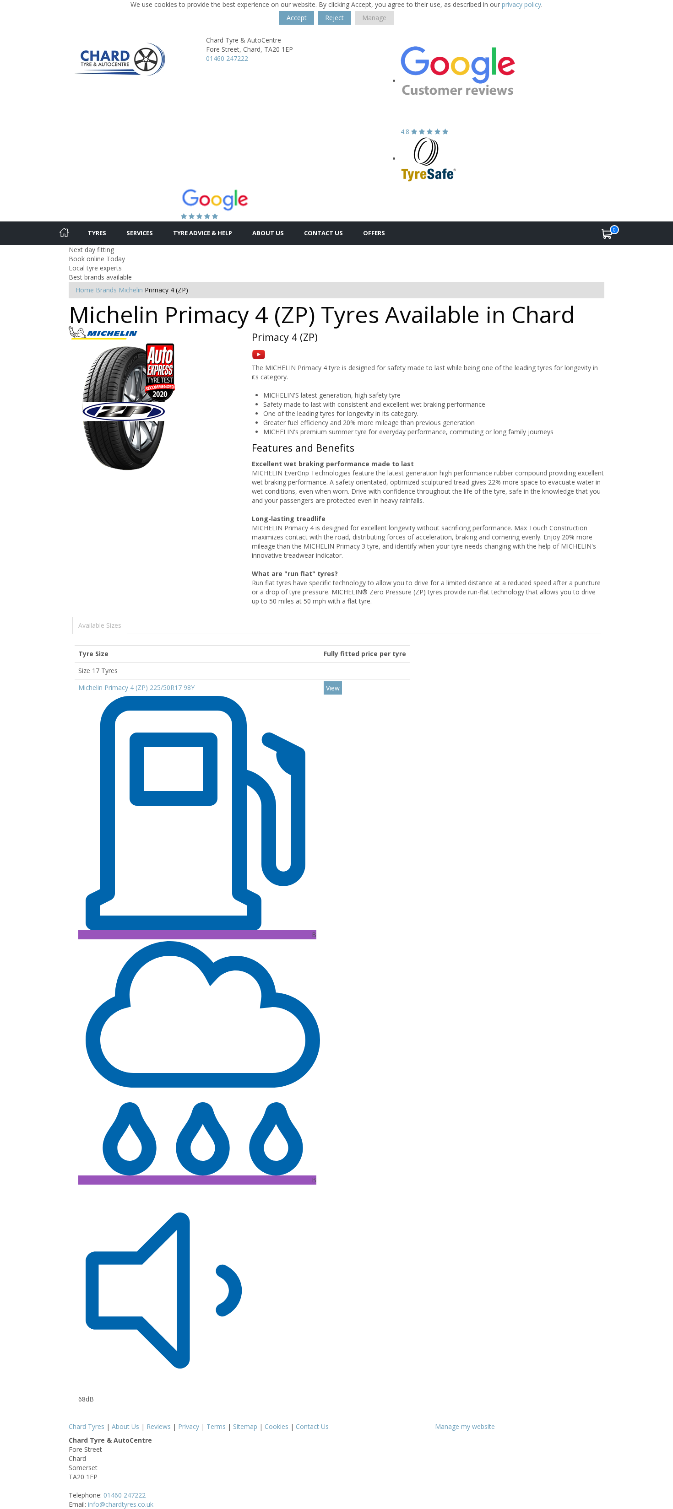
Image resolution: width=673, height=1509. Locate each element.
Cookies (276, 1426)
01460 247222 (227, 58)
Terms (216, 1426)
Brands (106, 290)
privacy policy (521, 4)
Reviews (159, 1426)
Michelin (131, 290)
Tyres (97, 233)
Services (139, 233)
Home (85, 290)
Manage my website (465, 1426)
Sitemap (245, 1426)
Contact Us (323, 233)
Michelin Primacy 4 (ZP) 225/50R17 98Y (136, 687)
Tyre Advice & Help (202, 233)
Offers (374, 233)
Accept (297, 17)
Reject (334, 17)
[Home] (64, 233)
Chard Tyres (86, 1426)
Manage (374, 17)
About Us (268, 233)
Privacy (188, 1426)
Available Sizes (99, 625)
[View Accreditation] (429, 158)
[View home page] (120, 60)
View (333, 688)
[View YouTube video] (259, 354)
